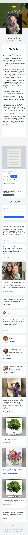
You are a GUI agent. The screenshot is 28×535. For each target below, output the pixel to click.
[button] (14, 271)
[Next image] (25, 387)
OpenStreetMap (15, 531)
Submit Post (14, 217)
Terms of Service (18, 529)
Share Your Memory (8, 195)
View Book (6, 176)
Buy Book (14, 176)
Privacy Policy (10, 529)
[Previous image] (3, 387)
